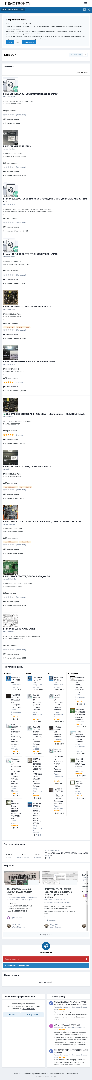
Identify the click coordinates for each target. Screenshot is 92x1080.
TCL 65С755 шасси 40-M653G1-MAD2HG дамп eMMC (66, 853)
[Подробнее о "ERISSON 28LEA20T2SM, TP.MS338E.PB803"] (10, 457)
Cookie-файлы (72, 1073)
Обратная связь (29, 1009)
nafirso (78, 793)
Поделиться (33, 1015)
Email (13, 1015)
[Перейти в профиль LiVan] (9, 926)
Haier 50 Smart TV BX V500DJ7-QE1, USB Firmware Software (37, 702)
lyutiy (10, 469)
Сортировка (82, 72)
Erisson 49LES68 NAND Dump (19, 628)
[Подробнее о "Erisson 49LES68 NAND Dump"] (10, 619)
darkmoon (12, 524)
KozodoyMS (58, 808)
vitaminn (11, 149)
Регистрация (29, 42)
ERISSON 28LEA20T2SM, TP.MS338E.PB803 (27, 466)
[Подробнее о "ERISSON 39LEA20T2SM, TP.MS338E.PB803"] (10, 297)
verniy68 (11, 96)
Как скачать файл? (12, 959)
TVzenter (14, 749)
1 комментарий (11, 334)
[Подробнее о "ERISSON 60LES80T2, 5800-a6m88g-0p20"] (10, 567)
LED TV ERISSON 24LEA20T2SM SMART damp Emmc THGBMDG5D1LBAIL (45, 414)
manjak (11, 631)
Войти (10, 42)
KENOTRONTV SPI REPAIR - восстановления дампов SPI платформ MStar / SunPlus (58, 893)
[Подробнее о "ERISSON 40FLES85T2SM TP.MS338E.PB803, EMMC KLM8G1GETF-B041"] (10, 512)
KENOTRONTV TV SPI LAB (15, 680)
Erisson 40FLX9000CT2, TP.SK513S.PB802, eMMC (30, 254)
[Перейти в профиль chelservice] (51, 1003)
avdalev (14, 823)
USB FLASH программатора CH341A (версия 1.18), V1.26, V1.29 (79, 685)
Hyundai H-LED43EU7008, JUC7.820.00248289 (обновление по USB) (58, 796)
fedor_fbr (62, 1027)
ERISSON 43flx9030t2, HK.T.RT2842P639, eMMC (29, 361)
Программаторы (50, 902)
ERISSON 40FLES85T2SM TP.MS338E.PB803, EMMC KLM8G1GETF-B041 (42, 521)
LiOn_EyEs (12, 579)
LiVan (19, 685)
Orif (60, 739)
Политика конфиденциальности (35, 1073)
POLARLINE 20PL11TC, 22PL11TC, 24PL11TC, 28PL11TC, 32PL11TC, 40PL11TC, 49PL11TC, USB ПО (37, 813)
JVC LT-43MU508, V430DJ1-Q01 (67, 1025)
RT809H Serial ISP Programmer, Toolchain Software (80, 737)
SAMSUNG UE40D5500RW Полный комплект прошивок (80, 714)
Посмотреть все (46, 935)
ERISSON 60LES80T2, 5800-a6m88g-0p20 (26, 576)
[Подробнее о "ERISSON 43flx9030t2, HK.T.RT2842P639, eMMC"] (10, 352)
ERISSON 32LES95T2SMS (17, 146)
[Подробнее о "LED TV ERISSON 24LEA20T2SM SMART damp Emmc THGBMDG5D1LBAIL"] (10, 405)
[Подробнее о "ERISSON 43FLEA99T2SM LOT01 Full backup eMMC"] (10, 84)
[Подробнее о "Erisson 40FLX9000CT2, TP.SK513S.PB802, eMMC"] (10, 245)
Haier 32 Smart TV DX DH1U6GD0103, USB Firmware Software (58, 702)
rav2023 (11, 204)
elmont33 (11, 417)
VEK (51, 855)
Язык (16, 1073)
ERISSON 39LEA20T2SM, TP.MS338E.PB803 (27, 306)
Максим (11, 309)
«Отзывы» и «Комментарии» (17, 965)
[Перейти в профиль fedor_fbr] (51, 1026)
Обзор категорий (46, 982)
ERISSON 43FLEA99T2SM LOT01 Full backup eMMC (30, 94)
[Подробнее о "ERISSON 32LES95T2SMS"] (10, 137)
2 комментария (11, 279)
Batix (82, 722)
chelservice (63, 1007)
